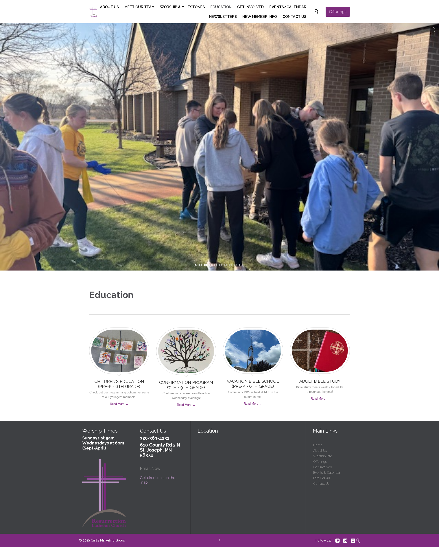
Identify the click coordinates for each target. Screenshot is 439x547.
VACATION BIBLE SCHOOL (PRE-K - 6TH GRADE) (253, 384)
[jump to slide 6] (225, 265)
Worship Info (322, 456)
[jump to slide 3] (210, 265)
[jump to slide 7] (230, 265)
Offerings (320, 461)
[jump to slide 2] (205, 265)
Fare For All (321, 478)
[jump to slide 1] (200, 265)
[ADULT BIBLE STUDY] (320, 352)
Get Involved (322, 467)
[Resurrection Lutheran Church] (93, 11)
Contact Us (321, 483)
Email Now (150, 468)
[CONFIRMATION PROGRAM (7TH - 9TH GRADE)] (186, 352)
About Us (320, 450)
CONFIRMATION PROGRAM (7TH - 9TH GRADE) (186, 385)
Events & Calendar (326, 472)
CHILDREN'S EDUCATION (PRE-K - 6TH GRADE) (119, 384)
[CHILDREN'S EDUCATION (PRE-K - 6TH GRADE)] (119, 352)
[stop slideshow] (240, 265)
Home (317, 445)
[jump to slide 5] (220, 265)
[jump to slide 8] (235, 265)
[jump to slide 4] (215, 265)
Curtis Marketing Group (108, 540)
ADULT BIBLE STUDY (319, 381)
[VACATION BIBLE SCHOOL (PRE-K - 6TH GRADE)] (253, 352)
